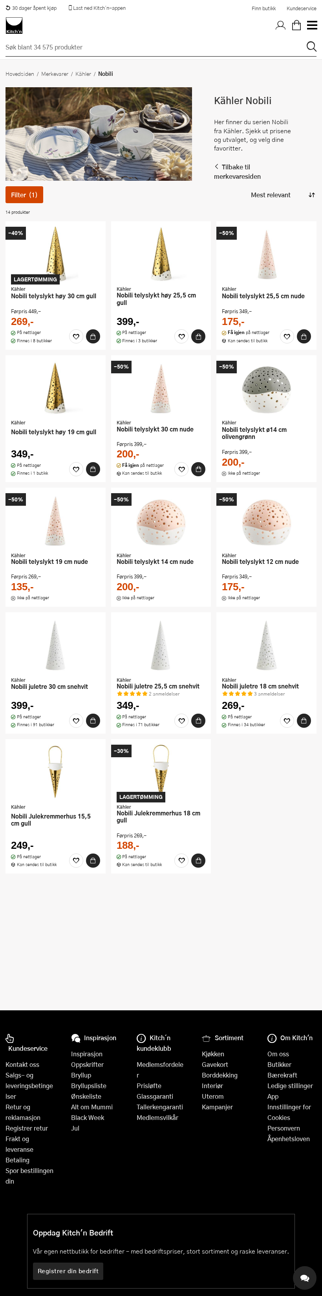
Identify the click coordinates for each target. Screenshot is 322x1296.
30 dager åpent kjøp (34, 7)
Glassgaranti (155, 1096)
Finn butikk (264, 8)
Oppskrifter (87, 1064)
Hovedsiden (19, 73)
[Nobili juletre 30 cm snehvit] (55, 645)
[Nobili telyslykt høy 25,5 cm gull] (161, 254)
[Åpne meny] (312, 25)
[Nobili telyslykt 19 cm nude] (55, 520)
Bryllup (81, 1074)
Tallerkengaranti (160, 1106)
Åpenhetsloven (288, 1138)
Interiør (212, 1085)
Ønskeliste (86, 1096)
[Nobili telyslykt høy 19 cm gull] (55, 388)
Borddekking (220, 1074)
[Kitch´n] (14, 25)
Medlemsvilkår (157, 1117)
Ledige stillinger (290, 1085)
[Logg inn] (281, 25)
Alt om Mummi (92, 1106)
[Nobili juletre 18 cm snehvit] (266, 645)
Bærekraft (282, 1074)
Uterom (213, 1096)
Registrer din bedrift (68, 1271)
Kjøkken (213, 1053)
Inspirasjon (86, 1053)
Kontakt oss (22, 1064)
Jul (75, 1128)
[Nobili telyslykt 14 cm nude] (161, 520)
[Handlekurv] (296, 25)
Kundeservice (302, 8)
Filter (24, 194)
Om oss (278, 1053)
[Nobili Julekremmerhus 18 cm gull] (161, 772)
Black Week (87, 1117)
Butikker (279, 1064)
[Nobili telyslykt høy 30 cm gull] (55, 254)
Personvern (283, 1128)
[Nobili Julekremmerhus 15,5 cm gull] (55, 772)
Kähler (83, 73)
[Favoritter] (76, 336)
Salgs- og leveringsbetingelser (29, 1085)
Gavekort (215, 1064)
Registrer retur (26, 1128)
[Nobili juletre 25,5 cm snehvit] (161, 645)
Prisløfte (149, 1085)
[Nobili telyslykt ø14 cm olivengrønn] (266, 388)
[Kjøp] (93, 336)
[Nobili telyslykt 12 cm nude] (266, 520)
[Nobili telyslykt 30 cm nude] (161, 388)
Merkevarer (54, 73)
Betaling (17, 1159)
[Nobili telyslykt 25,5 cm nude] (266, 254)
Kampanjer (217, 1106)
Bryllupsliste (88, 1085)
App (272, 1096)
